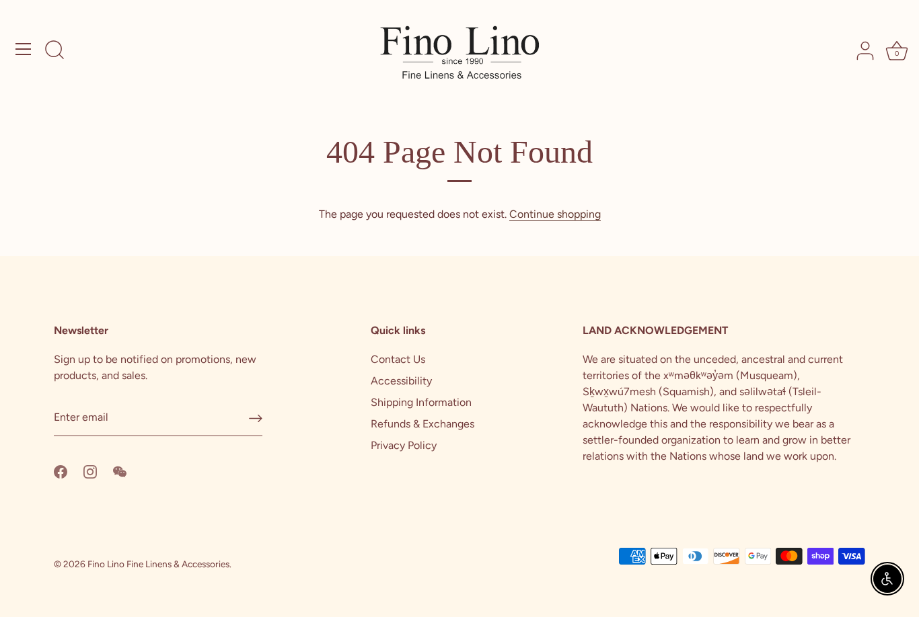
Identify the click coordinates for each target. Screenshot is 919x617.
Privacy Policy (404, 445)
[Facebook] (60, 470)
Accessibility (401, 380)
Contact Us (398, 359)
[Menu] (23, 49)
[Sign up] (255, 418)
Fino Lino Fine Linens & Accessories (158, 564)
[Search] (54, 51)
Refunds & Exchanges (422, 423)
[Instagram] (90, 470)
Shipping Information (421, 402)
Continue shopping (555, 214)
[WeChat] (119, 470)
